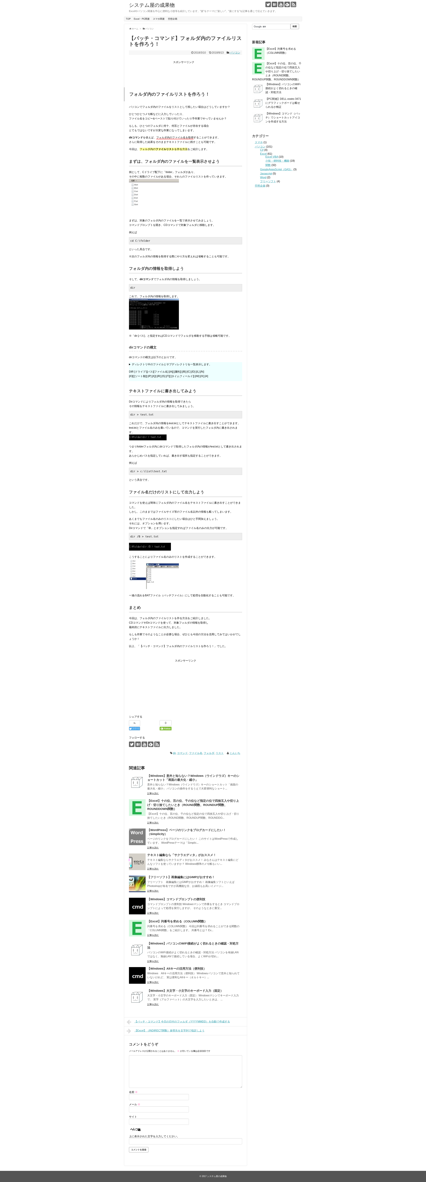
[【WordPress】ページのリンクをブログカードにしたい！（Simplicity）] (137, 837)
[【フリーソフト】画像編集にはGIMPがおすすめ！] (137, 884)
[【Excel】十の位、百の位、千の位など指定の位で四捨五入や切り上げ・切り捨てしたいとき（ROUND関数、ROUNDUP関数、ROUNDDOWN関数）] (137, 807)
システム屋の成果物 (152, 5)
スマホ (259, 142)
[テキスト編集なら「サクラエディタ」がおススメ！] (137, 861)
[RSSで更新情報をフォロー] (293, 4)
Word (263, 177)
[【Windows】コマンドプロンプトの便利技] (137, 906)
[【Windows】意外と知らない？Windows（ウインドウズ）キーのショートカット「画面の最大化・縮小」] (137, 782)
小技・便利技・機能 (277, 160)
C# (262, 150)
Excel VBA (271, 156)
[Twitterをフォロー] (268, 4)
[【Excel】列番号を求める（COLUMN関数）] (137, 928)
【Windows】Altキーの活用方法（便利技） (176, 968)
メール (134, 1104)
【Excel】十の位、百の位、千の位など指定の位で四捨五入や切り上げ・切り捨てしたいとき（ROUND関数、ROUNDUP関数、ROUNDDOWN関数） (193, 805)
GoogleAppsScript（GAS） (276, 169)
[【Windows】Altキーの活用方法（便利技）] (137, 975)
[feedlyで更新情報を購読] (287, 4)
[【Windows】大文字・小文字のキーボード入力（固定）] (137, 997)
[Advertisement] (185, 71)
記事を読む (153, 793)
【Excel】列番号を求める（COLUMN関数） (177, 921)
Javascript (266, 173)
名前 (133, 1092)
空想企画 (172, 18)
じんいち (235, 753)
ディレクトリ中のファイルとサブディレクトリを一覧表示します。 (170, 370)
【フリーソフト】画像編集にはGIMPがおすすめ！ (181, 877)
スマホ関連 (159, 18)
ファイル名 (195, 753)
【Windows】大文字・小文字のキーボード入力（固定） (185, 990)
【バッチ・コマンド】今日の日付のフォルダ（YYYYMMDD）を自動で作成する (182, 1021)
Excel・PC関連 (142, 18)
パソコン (235, 52)
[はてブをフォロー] (274, 4)
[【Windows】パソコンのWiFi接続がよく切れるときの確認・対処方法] (137, 950)
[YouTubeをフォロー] (281, 4)
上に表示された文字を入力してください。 (154, 1136)
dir (174, 753)
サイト (133, 1116)
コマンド (182, 753)
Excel (263, 153)
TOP (128, 18)
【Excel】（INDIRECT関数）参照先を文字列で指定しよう (169, 1030)
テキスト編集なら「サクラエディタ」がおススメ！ (181, 855)
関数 (268, 165)
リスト (220, 753)
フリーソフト (268, 181)
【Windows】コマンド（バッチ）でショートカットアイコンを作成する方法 (282, 117)
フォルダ (209, 753)
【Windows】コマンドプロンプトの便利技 (176, 899)
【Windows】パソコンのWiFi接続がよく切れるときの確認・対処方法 (283, 88)
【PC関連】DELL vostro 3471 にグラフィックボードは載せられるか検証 (283, 102)
